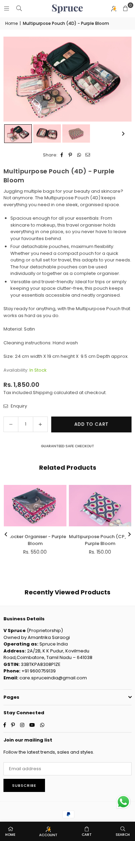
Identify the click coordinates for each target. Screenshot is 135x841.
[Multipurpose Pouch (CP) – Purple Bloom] (100, 505)
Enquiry (18, 406)
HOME (10, 834)
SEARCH (123, 834)
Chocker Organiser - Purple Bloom (35, 540)
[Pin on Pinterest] (70, 155)
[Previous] (6, 534)
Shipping (43, 392)
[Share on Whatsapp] (79, 155)
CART (87, 834)
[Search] (19, 8)
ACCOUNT (48, 835)
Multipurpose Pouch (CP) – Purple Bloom (100, 540)
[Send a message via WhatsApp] (123, 802)
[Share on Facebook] (61, 155)
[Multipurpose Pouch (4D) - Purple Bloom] (18, 134)
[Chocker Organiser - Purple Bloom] (35, 505)
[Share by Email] (87, 155)
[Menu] (6, 8)
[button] (125, 8)
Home (11, 23)
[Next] (123, 133)
